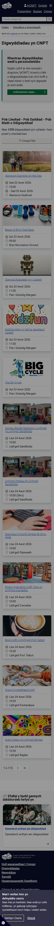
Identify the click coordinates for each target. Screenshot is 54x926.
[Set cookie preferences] (5, 920)
